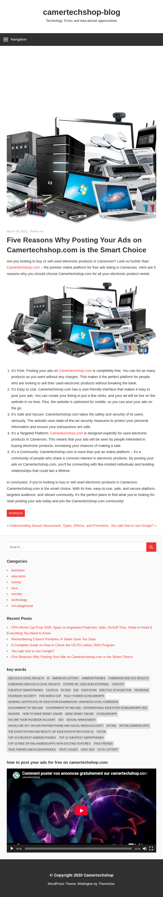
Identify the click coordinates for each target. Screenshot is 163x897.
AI (48, 678)
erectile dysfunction (115, 690)
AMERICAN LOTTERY (65, 678)
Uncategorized (22, 606)
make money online (79, 713)
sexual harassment (81, 719)
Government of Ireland (25, 707)
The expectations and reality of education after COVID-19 (50, 731)
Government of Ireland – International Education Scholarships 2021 (96, 707)
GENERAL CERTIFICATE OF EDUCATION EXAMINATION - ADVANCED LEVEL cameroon (63, 701)
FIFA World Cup (50, 695)
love (14, 588)
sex (61, 719)
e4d (76, 690)
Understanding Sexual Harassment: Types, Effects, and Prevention (59, 526)
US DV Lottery (107, 749)
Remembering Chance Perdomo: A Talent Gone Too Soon (53, 639)
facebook (141, 690)
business (16, 513)
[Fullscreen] (151, 849)
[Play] (12, 849)
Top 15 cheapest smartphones (81, 737)
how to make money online (42, 713)
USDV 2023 (87, 749)
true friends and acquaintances (32, 749)
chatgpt (118, 684)
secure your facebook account (31, 719)
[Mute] (145, 849)
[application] (81, 811)
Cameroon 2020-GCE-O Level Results (34, 684)
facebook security (22, 695)
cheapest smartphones (25, 690)
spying (111, 725)
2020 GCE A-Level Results (26, 678)
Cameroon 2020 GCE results (128, 678)
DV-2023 (66, 690)
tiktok (101, 731)
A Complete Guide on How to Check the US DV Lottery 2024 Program (62, 645)
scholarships (107, 713)
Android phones (93, 678)
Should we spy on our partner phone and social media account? (55, 725)
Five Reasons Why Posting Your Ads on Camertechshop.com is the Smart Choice (72, 657)
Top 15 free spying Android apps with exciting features (49, 743)
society (16, 594)
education (18, 576)
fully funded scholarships (84, 695)
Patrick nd (37, 231)
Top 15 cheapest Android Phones (32, 737)
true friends (103, 743)
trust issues (68, 749)
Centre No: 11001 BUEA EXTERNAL (86, 684)
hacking (14, 713)
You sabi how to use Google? (132, 526)
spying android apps (134, 725)
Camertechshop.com (23, 267)
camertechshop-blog (81, 12)
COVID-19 (52, 690)
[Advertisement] (81, 75)
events (16, 582)
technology (19, 600)
